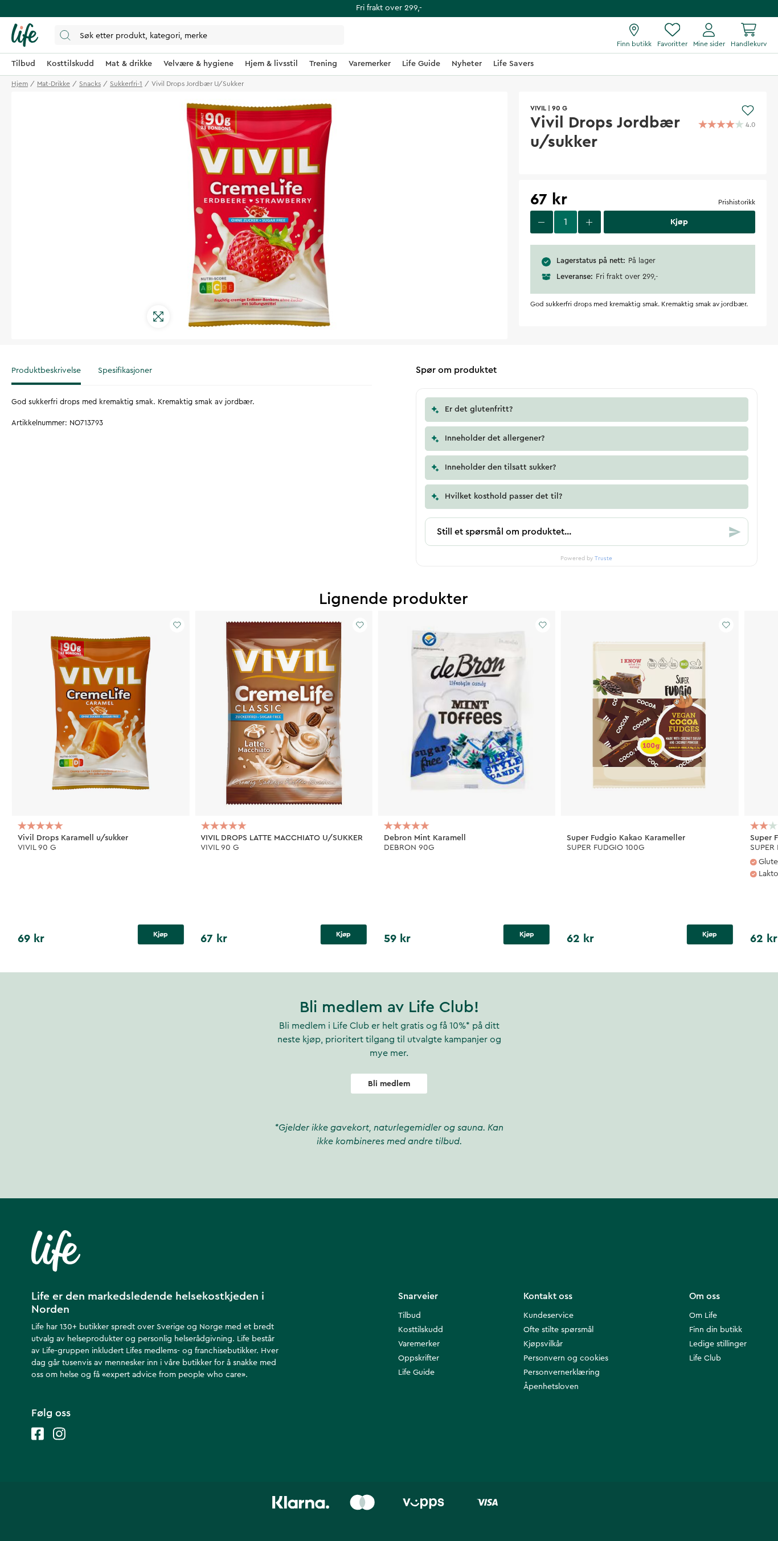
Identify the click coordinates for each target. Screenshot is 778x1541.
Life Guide (416, 1372)
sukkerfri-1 (126, 83)
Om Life (703, 1316)
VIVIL (538, 108)
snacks (90, 83)
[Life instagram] (59, 1445)
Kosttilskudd (420, 1330)
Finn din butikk (715, 1330)
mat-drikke (53, 83)
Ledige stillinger (718, 1344)
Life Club (705, 1358)
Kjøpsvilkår (543, 1344)
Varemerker (419, 1344)
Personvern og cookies (565, 1358)
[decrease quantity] (541, 222)
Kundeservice (548, 1316)
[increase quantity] (589, 222)
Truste (603, 558)
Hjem (19, 83)
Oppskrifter (418, 1358)
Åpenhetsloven (551, 1387)
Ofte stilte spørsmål (558, 1330)
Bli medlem (389, 1084)
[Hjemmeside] (24, 35)
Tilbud (409, 1316)
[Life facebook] (37, 1445)
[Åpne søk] (199, 35)
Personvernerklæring (561, 1372)
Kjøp (160, 934)
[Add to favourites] (747, 110)
